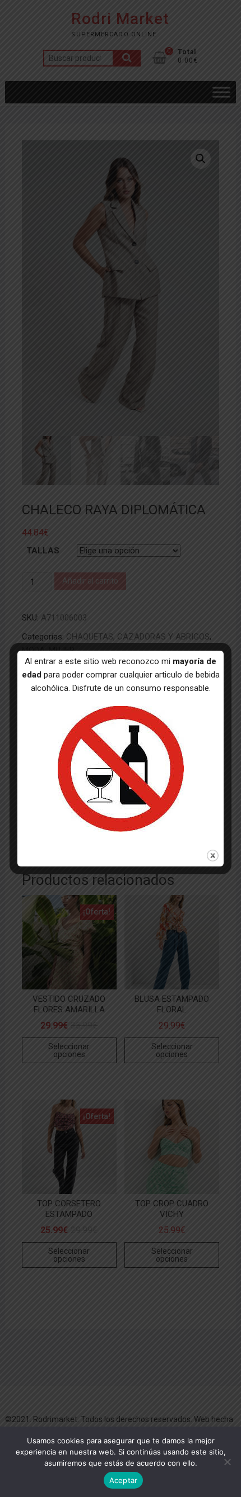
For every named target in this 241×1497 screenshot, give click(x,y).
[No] (227, 1461)
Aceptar (123, 1480)
